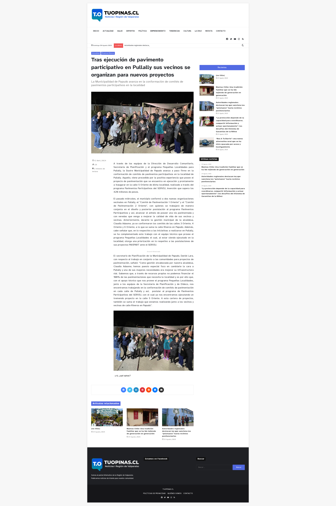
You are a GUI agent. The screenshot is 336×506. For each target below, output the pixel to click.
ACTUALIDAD (108, 31)
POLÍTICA (142, 31)
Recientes (222, 68)
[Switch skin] (243, 45)
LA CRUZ (198, 31)
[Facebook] (227, 39)
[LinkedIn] (136, 389)
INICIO (96, 31)
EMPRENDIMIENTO (158, 31)
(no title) (95, 429)
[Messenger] (155, 389)
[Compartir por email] (161, 389)
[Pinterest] (142, 389)
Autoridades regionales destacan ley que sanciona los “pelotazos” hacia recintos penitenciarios (160, 45)
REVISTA (208, 31)
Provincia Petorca (108, 53)
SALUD (120, 31)
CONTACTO (220, 31)
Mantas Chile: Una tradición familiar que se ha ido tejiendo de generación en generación (141, 431)
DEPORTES (130, 31)
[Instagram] (239, 39)
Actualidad (96, 53)
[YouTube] (235, 39)
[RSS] (243, 39)
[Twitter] (231, 39)
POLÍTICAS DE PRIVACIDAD (154, 493)
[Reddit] (148, 389)
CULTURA (187, 31)
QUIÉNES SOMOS (174, 493)
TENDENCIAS (174, 31)
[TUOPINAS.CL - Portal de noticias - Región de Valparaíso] (115, 15)
